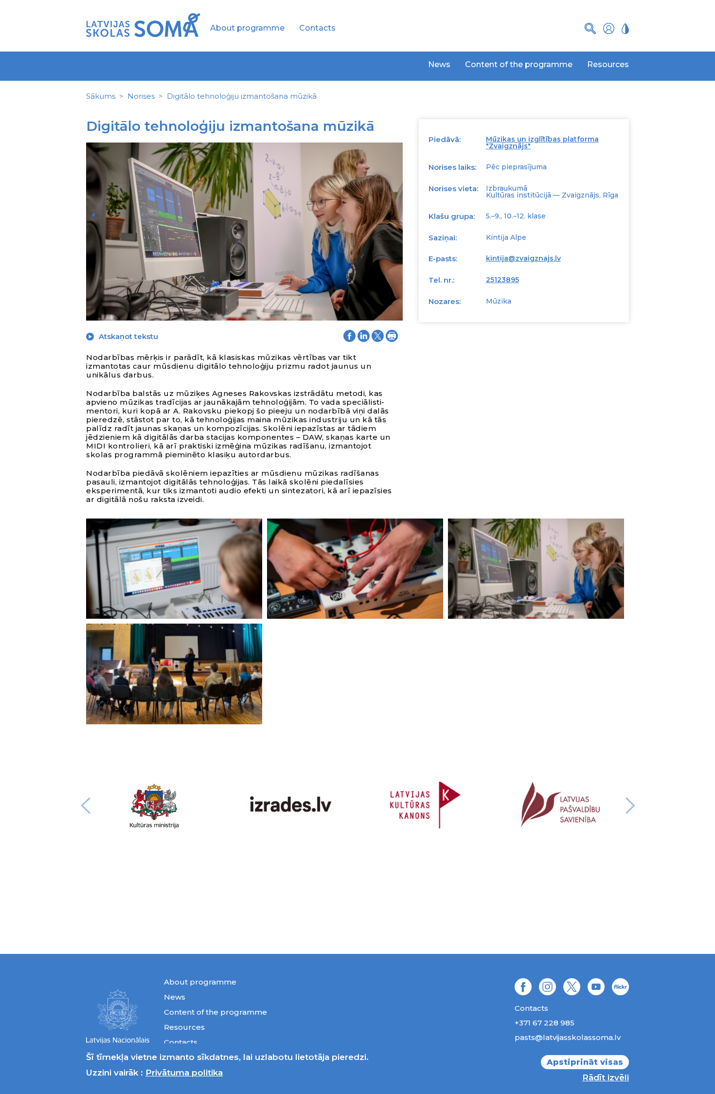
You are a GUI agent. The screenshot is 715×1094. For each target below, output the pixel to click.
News (439, 64)
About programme (247, 28)
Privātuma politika (184, 1072)
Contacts (317, 28)
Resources (608, 64)
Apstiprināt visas (585, 1062)
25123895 (502, 279)
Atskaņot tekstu (128, 336)
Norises (141, 96)
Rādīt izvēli (605, 1077)
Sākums (100, 96)
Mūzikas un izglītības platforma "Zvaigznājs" (542, 142)
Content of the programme (518, 64)
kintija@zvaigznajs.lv (523, 258)
